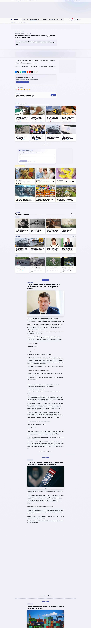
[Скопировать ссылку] (37, 72)
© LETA (30, 33)
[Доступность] (79, 1)
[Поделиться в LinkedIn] (25, 72)
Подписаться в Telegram (22, 81)
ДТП (16, 255)
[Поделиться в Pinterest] (30, 72)
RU (76, 19)
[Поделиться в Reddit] (27, 72)
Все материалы (73, 236)
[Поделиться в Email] (34, 72)
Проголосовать (23, 161)
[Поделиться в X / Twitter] (18, 72)
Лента (28, 19)
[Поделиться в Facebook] (16, 72)
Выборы (15, 22)
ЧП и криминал (44, 19)
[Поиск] (69, 19)
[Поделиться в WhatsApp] (20, 72)
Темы (12, 22)
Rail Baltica (18, 236)
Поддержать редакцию (69, 0)
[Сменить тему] (74, 19)
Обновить (73, 213)
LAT (79, 19)
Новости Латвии (33, 19)
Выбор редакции (52, 19)
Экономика (20, 22)
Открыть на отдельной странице (45, 451)
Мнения (58, 19)
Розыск (24, 22)
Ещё (61, 19)
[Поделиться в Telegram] (23, 72)
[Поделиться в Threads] (32, 72)
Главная (23, 19)
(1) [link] (19, 121)
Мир (39, 19)
